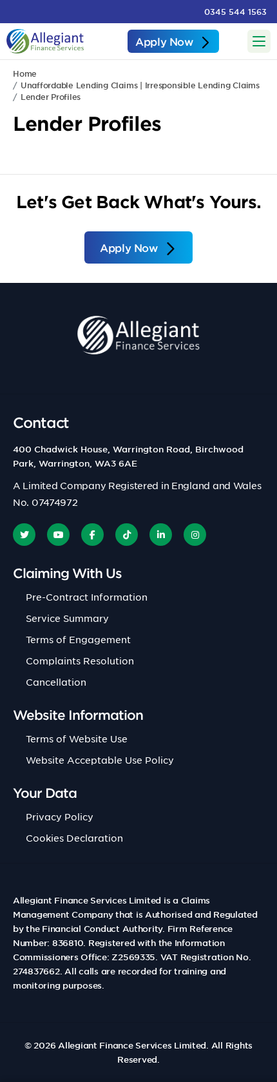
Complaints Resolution (80, 660)
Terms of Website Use (77, 738)
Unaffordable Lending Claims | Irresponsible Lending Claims (140, 85)
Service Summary (67, 618)
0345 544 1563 (235, 11)
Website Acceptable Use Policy (100, 760)
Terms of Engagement (78, 639)
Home (25, 73)
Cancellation (56, 682)
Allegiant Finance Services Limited (132, 1045)
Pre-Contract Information (87, 597)
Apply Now (164, 41)
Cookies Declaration (74, 838)
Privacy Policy (59, 816)
